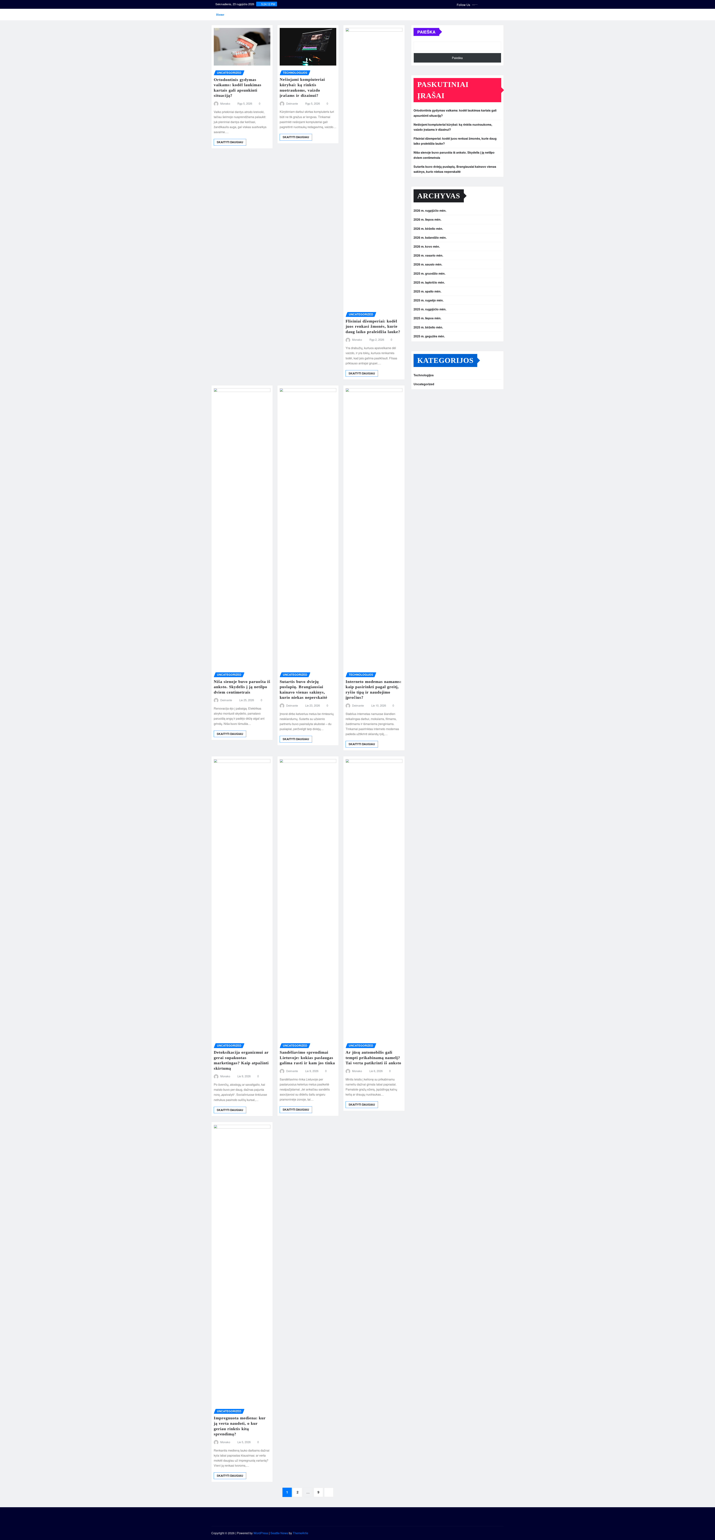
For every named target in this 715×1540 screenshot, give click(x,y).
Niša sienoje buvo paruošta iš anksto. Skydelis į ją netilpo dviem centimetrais (242, 686)
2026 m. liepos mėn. (427, 219)
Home (220, 14)
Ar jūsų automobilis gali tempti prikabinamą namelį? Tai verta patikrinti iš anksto (373, 1057)
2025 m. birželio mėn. (428, 327)
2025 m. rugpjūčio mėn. (430, 309)
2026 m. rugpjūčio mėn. (430, 210)
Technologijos (424, 375)
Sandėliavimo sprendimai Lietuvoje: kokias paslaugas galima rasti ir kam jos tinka (307, 1057)
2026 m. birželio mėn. (428, 228)
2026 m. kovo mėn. (427, 246)
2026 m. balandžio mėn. (430, 237)
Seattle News (279, 1533)
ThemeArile (300, 1533)
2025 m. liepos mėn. (427, 318)
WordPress (260, 1533)
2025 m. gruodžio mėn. (429, 273)
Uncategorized (424, 384)
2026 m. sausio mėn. (428, 264)
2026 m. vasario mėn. (428, 255)
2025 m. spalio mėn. (427, 291)
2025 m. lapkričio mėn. (429, 282)
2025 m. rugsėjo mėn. (429, 300)
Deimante (292, 103)
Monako (225, 103)
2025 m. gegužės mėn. (429, 336)
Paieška (426, 32)
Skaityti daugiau (230, 142)
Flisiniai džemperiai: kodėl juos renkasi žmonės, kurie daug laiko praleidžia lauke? (373, 326)
